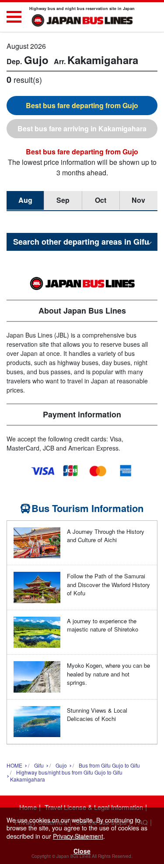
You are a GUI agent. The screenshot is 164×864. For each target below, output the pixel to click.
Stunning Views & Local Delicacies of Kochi (97, 714)
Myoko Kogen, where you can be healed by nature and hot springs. (108, 673)
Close (82, 851)
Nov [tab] (138, 200)
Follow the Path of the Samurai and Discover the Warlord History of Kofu (108, 584)
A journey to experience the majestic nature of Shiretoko (102, 625)
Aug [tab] (25, 200)
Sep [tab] (63, 200)
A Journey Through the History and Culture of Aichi (105, 535)
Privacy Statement (78, 836)
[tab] (82, 105)
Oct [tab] (100, 200)
